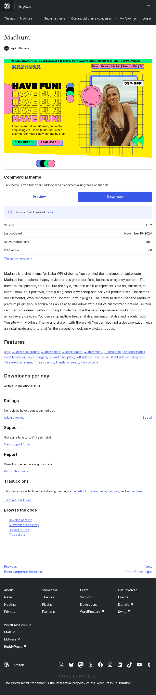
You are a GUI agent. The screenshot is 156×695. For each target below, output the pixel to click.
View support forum (17, 444)
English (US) (81, 491)
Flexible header (14, 357)
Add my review (14, 417)
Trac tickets (17, 534)
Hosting (10, 604)
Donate (125, 604)
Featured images (133, 352)
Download (115, 197)
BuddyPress (15, 647)
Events (123, 597)
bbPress (12, 639)
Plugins (47, 604)
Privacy (9, 612)
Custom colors (50, 352)
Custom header (72, 352)
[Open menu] (149, 6)
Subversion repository (24, 525)
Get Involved (128, 590)
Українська (134, 491)
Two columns (90, 362)
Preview (39, 197)
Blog (7, 352)
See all (147, 417)
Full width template (61, 357)
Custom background (25, 352)
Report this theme (16, 471)
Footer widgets (37, 357)
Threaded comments (18, 362)
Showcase (50, 590)
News (8, 597)
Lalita (49, 212)
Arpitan (19, 665)
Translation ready (67, 362)
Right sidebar (120, 357)
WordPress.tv (92, 612)
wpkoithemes (20, 48)
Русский (113, 491)
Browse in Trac (19, 529)
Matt (9, 632)
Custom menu (93, 352)
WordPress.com (18, 625)
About (8, 590)
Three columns (44, 362)
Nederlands (98, 491)
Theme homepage (16, 258)
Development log (20, 520)
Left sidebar (84, 357)
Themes (9, 18)
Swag (124, 612)
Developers (88, 604)
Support (86, 597)
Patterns (48, 612)
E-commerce (112, 352)
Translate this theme (17, 500)
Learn (84, 590)
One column (101, 357)
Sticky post (138, 357)
